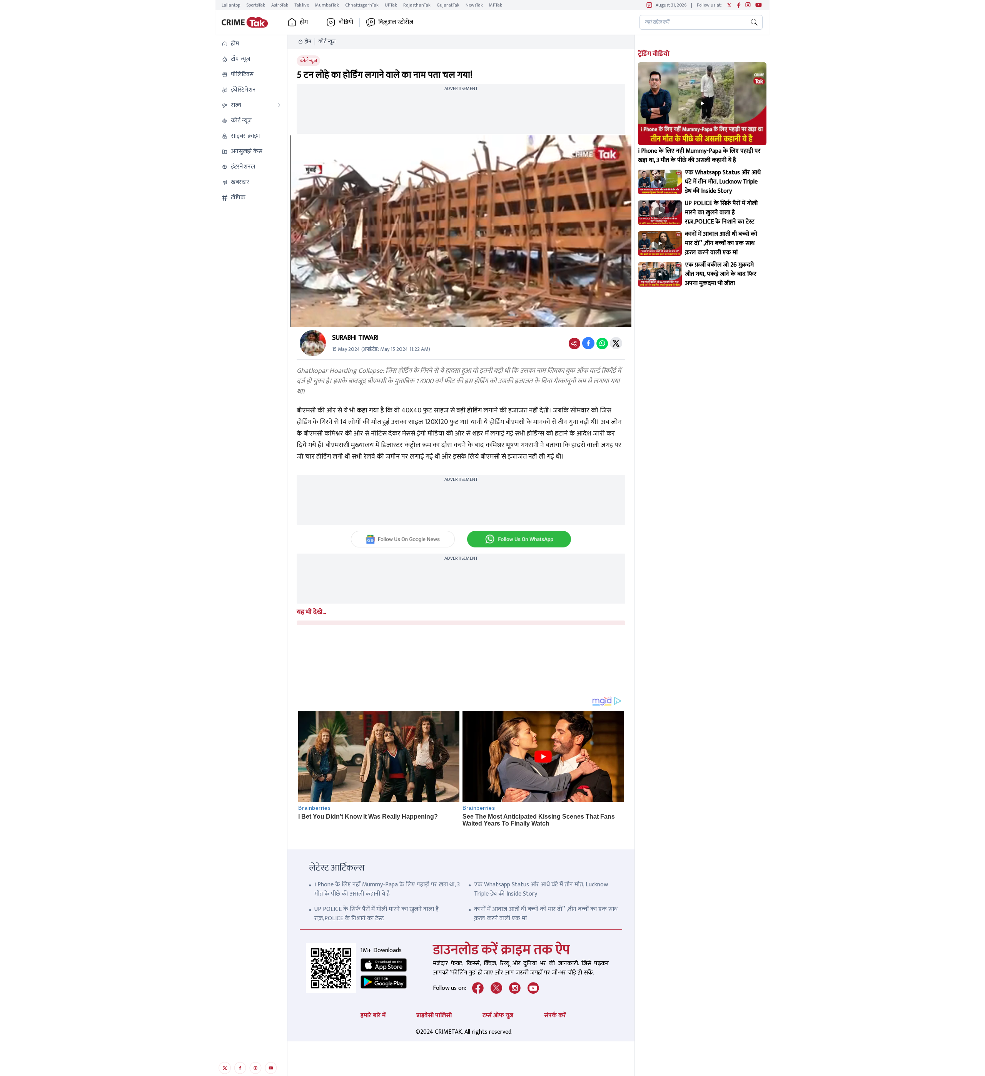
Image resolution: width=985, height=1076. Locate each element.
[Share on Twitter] (616, 343)
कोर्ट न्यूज (327, 41)
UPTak (391, 5)
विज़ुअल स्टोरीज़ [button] (395, 22)
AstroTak (279, 5)
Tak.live (301, 5)
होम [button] (304, 22)
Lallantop (231, 5)
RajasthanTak (417, 5)
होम (307, 41)
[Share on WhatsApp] (602, 343)
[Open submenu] (279, 105)
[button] (251, 44)
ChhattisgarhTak (362, 5)
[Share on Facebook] (588, 343)
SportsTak (255, 5)
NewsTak (474, 5)
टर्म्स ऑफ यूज (497, 1015)
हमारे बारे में (373, 1015)
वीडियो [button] (346, 22)
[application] (460, 231)
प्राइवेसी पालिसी (434, 1015)
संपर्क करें (555, 1015)
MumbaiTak (327, 5)
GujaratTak (448, 5)
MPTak (495, 5)
